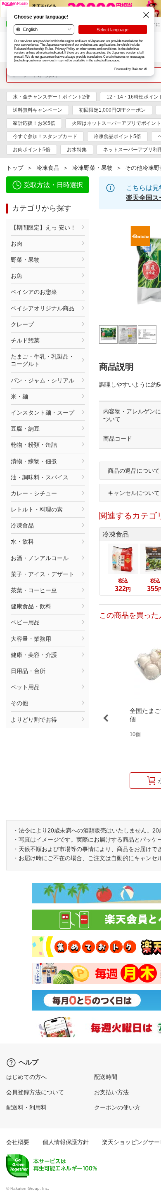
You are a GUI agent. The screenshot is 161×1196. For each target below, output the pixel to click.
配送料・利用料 (26, 1107)
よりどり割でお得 (34, 719)
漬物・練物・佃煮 (34, 461)
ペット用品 (25, 687)
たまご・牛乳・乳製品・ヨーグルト (42, 360)
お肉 (16, 243)
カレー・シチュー (34, 493)
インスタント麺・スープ (42, 412)
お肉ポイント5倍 (31, 149)
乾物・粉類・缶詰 (34, 444)
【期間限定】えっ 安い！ (43, 227)
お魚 (16, 275)
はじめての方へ (26, 1077)
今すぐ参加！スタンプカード (45, 136)
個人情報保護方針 (66, 1142)
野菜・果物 (25, 259)
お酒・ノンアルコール (40, 558)
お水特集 (77, 149)
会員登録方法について (35, 1092)
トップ (15, 167)
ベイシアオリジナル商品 (42, 308)
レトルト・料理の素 (37, 509)
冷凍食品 (47, 167)
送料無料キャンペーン (37, 110)
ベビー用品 (25, 622)
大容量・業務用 (31, 639)
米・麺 (19, 396)
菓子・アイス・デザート (42, 574)
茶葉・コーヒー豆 (34, 590)
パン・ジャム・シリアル (42, 380)
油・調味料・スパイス (40, 477)
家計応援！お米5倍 (34, 123)
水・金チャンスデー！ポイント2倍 (51, 97)
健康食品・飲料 (31, 606)
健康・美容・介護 (34, 655)
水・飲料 (22, 541)
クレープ (22, 324)
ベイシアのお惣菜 (34, 291)
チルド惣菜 (25, 340)
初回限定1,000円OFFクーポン (112, 110)
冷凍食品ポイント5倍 (117, 136)
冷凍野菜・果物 (92, 167)
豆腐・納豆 (25, 428)
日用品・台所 (28, 671)
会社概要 (17, 1142)
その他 (19, 703)
